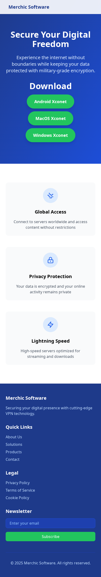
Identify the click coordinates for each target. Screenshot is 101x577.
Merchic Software (28, 7)
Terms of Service (20, 490)
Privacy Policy (18, 482)
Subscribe (50, 536)
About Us (14, 436)
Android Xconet (50, 101)
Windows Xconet (50, 135)
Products (14, 451)
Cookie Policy (17, 497)
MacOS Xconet (50, 118)
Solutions (14, 444)
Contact (12, 459)
